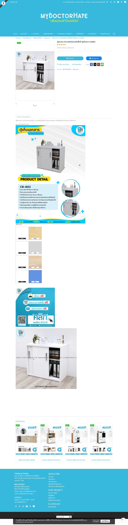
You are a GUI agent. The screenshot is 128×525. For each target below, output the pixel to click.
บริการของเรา (52, 481)
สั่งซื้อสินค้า (71, 58)
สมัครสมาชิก (13, 2)
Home (15, 34)
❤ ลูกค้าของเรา (105, 34)
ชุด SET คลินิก (52, 493)
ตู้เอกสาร (75, 69)
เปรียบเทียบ (77, 64)
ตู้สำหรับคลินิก (67, 69)
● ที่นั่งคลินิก (80, 34)
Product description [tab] (23, 117)
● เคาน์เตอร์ (35, 34)
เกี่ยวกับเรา (51, 479)
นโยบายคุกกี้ (30, 522)
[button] (114, 33)
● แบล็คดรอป (92, 34)
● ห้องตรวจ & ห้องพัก (64, 34)
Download (52, 507)
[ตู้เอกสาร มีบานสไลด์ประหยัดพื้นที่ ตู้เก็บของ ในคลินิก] (35, 70)
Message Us (95, 58)
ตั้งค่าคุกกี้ (96, 521)
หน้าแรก (51, 477)
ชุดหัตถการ (51, 498)
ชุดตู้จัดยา (51, 495)
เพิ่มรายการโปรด (63, 64)
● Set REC (23, 34)
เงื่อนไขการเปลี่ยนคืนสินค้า (56, 486)
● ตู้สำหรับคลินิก (48, 34)
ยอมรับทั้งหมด (105, 521)
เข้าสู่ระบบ (5, 2)
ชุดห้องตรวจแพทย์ (54, 500)
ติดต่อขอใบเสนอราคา (54, 484)
